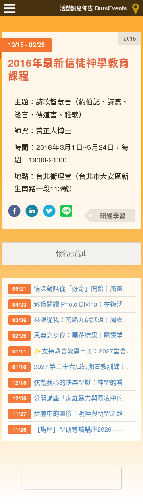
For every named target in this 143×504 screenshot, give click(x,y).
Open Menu (12, 12)
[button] (14, 213)
